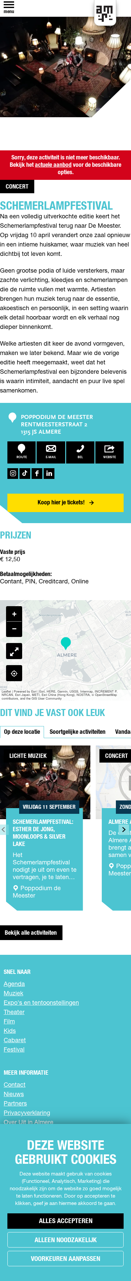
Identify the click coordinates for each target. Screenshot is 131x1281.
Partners (15, 1104)
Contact (15, 1085)
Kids (10, 1031)
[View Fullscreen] (14, 651)
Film (9, 1022)
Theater (14, 1012)
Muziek (13, 994)
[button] (66, 643)
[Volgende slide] (124, 830)
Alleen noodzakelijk (66, 1240)
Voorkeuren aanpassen (65, 1259)
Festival (14, 1050)
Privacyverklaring (27, 1113)
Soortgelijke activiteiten (77, 732)
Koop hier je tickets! (61, 503)
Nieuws (14, 1094)
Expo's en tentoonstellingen (41, 1003)
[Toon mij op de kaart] (14, 673)
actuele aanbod (53, 165)
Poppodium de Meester (57, 418)
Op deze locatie (22, 732)
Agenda (14, 984)
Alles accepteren (65, 1221)
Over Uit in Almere (28, 1123)
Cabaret (15, 1041)
